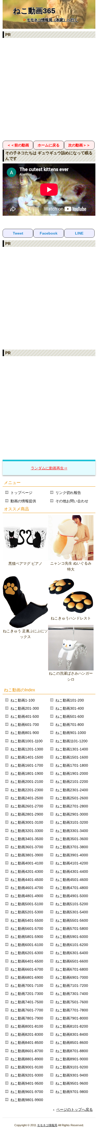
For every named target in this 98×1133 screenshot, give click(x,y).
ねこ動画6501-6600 (71, 961)
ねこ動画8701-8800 (71, 1051)
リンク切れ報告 (68, 493)
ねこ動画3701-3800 (71, 847)
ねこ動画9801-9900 (26, 1100)
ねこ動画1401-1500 (26, 757)
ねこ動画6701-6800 (71, 969)
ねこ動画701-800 (69, 724)
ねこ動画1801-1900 (26, 773)
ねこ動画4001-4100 (26, 863)
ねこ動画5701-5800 (71, 928)
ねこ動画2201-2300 (26, 790)
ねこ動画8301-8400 (71, 1034)
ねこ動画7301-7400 (71, 994)
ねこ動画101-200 (69, 700)
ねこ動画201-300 (24, 708)
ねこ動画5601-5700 (26, 928)
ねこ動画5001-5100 (26, 904)
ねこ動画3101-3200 (71, 822)
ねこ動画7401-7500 (26, 1002)
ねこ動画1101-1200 (71, 741)
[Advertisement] (49, 89)
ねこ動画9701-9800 (71, 1092)
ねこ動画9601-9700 (26, 1092)
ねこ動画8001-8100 (26, 1026)
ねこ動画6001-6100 (26, 945)
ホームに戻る (49, 145)
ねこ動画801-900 (24, 733)
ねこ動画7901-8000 (71, 1018)
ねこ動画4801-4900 (26, 896)
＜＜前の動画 (18, 145)
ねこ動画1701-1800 (71, 765)
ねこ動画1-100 (22, 700)
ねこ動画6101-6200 (71, 945)
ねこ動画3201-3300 (26, 831)
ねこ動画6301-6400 (71, 953)
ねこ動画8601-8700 (26, 1051)
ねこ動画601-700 (24, 724)
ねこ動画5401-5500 (26, 920)
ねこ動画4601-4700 (26, 888)
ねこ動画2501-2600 (71, 798)
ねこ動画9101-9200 (71, 1067)
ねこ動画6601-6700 (26, 969)
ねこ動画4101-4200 (71, 863)
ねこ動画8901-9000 (71, 1059)
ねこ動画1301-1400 (71, 749)
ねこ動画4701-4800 (71, 888)
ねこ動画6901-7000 (71, 977)
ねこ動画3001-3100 (26, 822)
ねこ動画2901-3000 (71, 814)
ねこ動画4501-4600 (71, 880)
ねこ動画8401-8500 (26, 1042)
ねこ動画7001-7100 (26, 985)
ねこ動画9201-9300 (26, 1075)
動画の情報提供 (23, 501)
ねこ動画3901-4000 (71, 855)
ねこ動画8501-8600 (71, 1042)
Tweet (18, 233)
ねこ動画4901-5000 (71, 896)
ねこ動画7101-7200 (71, 985)
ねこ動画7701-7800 (71, 1010)
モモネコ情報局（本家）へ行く (52, 20)
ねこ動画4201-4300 (26, 871)
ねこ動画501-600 (69, 716)
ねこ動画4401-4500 (26, 880)
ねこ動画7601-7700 (26, 1010)
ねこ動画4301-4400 (71, 871)
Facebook (48, 233)
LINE (79, 233)
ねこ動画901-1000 (70, 733)
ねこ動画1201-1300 (26, 749)
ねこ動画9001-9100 (26, 1067)
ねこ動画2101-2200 (71, 781)
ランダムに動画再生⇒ (49, 468)
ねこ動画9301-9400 (71, 1075)
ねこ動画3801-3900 (26, 855)
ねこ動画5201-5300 (26, 912)
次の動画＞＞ (79, 145)
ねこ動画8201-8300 (26, 1034)
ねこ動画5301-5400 (71, 912)
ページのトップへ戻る (74, 1109)
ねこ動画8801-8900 (26, 1059)
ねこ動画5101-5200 (71, 904)
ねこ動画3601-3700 (26, 847)
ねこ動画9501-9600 (71, 1083)
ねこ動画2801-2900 (26, 814)
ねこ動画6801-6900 (26, 977)
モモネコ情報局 (47, 1125)
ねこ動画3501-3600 (71, 839)
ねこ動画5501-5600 (71, 920)
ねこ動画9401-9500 (26, 1083)
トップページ (21, 493)
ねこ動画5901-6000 (71, 937)
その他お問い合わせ (71, 501)
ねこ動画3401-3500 (26, 839)
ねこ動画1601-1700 (26, 765)
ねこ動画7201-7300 (26, 994)
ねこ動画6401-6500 (26, 961)
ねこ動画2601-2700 (26, 806)
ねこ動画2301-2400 (71, 790)
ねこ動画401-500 (24, 716)
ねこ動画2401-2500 (26, 798)
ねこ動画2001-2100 (26, 781)
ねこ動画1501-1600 (71, 757)
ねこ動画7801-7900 (26, 1018)
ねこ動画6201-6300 (26, 953)
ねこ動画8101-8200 (71, 1026)
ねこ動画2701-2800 (71, 806)
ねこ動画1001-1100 (26, 741)
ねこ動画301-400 (69, 708)
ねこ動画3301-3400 (71, 831)
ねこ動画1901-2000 (71, 773)
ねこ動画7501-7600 (71, 1002)
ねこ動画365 (34, 11)
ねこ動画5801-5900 (26, 937)
